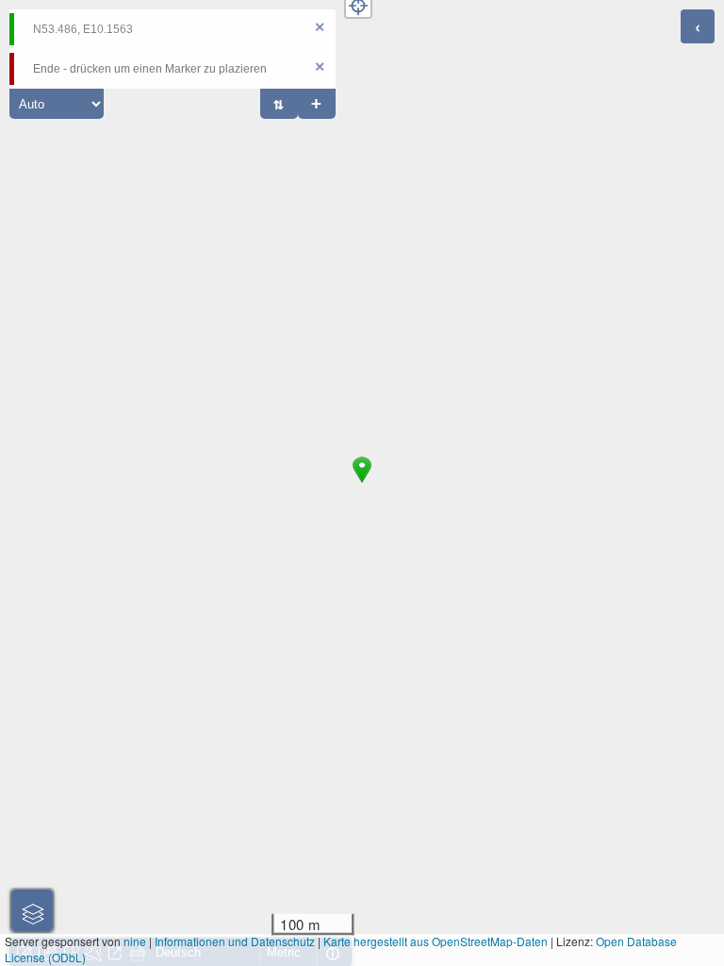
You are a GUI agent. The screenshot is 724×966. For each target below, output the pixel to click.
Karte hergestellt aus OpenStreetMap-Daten (435, 941)
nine (134, 941)
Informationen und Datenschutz (235, 941)
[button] (362, 483)
